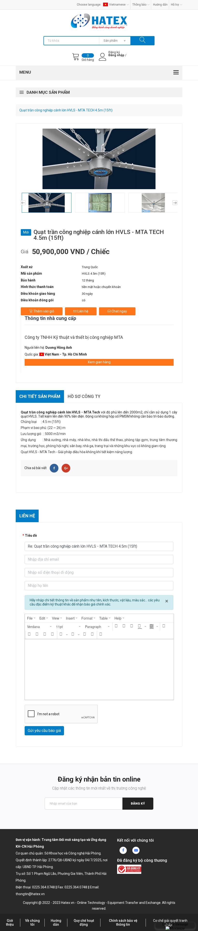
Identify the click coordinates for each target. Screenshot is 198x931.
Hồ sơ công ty (84, 396)
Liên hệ (82, 311)
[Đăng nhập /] (116, 59)
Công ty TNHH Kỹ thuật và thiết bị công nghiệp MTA (74, 337)
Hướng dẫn (160, 4)
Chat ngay (119, 311)
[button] (39, 626)
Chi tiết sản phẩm (39, 396)
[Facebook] (54, 468)
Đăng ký (138, 803)
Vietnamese (117, 4)
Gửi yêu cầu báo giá (44, 730)
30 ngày (87, 293)
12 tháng (88, 280)
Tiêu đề (31, 535)
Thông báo (139, 4)
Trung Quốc (90, 267)
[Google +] (66, 468)
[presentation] (31, 618)
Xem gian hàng (99, 362)
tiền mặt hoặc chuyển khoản (101, 287)
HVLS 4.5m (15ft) (94, 273)
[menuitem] (31, 618)
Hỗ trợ (175, 4)
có (83, 300)
